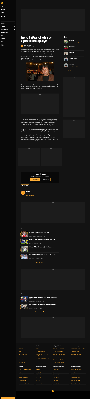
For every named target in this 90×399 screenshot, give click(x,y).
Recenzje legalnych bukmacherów (41, 366)
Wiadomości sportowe (22, 346)
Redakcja (46, 393)
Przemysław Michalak (73, 58)
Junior (2, 42)
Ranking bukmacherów (23, 377)
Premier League (71, 42)
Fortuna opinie (38, 369)
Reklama (55, 393)
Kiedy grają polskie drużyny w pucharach (42, 355)
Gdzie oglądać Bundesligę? (58, 362)
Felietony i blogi (75, 43)
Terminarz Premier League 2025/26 (43, 358)
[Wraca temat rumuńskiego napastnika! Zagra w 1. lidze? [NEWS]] (40, 256)
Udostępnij (26, 185)
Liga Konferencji (22, 359)
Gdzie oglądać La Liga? (58, 359)
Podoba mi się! (36, 179)
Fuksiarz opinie (39, 383)
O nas (41, 393)
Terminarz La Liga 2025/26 (41, 360)
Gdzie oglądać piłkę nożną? (57, 346)
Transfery (2, 20)
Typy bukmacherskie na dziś (24, 383)
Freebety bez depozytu (23, 374)
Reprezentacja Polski (23, 354)
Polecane (20, 298)
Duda (30, 258)
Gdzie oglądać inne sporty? (75, 346)
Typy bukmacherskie (4, 32)
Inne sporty (3, 26)
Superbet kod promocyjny (76, 369)
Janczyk (32, 258)
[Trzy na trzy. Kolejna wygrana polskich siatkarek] (40, 234)
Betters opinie (56, 383)
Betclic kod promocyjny (75, 380)
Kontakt (51, 393)
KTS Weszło (3, 38)
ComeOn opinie (56, 369)
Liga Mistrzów (21, 356)
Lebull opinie (38, 377)
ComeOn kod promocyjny (76, 383)
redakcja (29, 45)
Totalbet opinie (56, 374)
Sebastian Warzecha (32, 236)
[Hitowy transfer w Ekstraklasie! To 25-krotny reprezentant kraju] (40, 241)
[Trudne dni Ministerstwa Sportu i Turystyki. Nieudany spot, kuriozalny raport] (40, 299)
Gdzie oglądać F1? (74, 356)
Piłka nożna (3, 23)
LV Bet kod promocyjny (75, 374)
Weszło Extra (3, 17)
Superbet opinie (39, 372)
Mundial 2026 (20, 306)
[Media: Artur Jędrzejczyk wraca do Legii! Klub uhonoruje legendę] (40, 248)
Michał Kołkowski (32, 301)
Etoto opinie (55, 380)
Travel (2, 35)
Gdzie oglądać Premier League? (59, 356)
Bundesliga (77, 42)
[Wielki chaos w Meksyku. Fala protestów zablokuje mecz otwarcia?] (40, 306)
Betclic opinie (38, 380)
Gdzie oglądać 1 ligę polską (58, 351)
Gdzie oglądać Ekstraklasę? (58, 348)
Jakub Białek (71, 64)
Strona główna (23, 34)
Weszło (27, 34)
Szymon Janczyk (72, 40)
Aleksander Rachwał (32, 251)
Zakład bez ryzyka (22, 372)
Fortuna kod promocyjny (75, 372)
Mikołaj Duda (31, 243)
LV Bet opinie (38, 374)
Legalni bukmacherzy (4, 29)
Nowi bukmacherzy (22, 380)
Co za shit (46, 179)
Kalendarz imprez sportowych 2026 (78, 348)
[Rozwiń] (14, 23)
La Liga (81, 42)
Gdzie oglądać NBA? (75, 351)
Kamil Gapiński (72, 46)
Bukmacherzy (21, 366)
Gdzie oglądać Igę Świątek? (76, 354)
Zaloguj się (8, 397)
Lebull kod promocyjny (75, 377)
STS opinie (55, 372)
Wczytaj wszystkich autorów (74, 70)
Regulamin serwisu (62, 393)
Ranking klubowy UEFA (40, 351)
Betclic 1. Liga (20, 256)
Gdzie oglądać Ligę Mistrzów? (59, 354)
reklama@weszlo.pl (30, 195)
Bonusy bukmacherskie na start (25, 369)
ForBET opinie (56, 377)
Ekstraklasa (20, 241)
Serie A (70, 43)
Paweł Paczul (71, 52)
